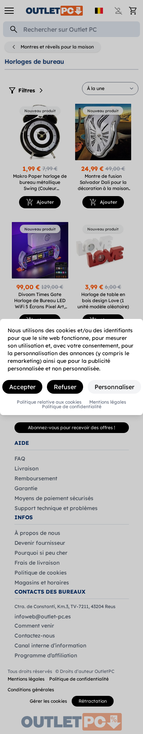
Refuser (65, 387)
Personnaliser (114, 387)
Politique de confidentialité (71, 406)
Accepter (22, 387)
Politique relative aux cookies (49, 402)
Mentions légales (107, 402)
